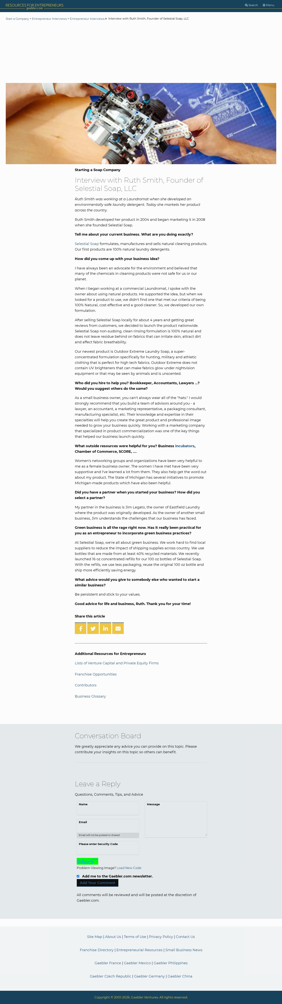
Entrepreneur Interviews (49, 19)
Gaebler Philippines (171, 963)
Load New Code (129, 868)
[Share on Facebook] (80, 628)
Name (83, 804)
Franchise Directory (97, 950)
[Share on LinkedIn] (105, 628)
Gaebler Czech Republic (110, 976)
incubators (185, 446)
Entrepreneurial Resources (139, 950)
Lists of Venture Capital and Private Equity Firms (117, 663)
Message (153, 804)
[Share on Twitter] (93, 628)
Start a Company (17, 19)
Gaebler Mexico (137, 963)
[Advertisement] (141, 52)
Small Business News (183, 950)
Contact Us (185, 937)
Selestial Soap (87, 244)
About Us (113, 937)
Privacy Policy (161, 937)
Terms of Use (135, 937)
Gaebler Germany (149, 976)
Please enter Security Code (98, 844)
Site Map (94, 937)
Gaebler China (180, 976)
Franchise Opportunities (96, 674)
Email (83, 822)
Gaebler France (108, 963)
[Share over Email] (118, 628)
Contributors (85, 685)
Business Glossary (90, 696)
